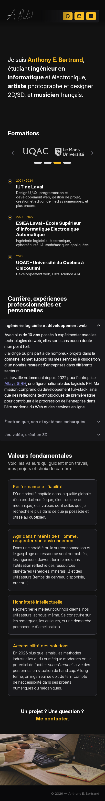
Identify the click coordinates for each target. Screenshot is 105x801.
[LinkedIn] (91, 16)
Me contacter (52, 719)
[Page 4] (67, 163)
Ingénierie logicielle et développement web (45, 325)
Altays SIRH (15, 383)
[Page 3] (57, 163)
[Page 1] (38, 163)
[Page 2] (48, 163)
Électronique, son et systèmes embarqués (44, 421)
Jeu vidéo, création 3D (26, 434)
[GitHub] (68, 16)
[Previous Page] (13, 153)
